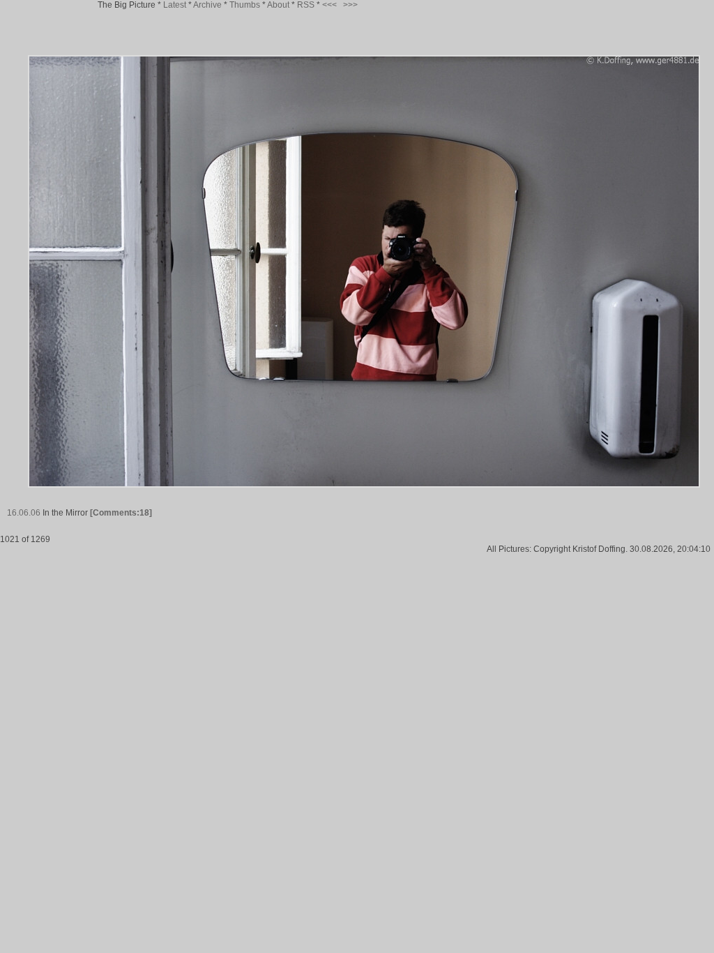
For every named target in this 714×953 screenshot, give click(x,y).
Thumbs (244, 5)
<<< (329, 5)
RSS (305, 5)
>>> (350, 5)
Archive (207, 5)
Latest (174, 5)
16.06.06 (23, 513)
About (278, 5)
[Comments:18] (121, 513)
